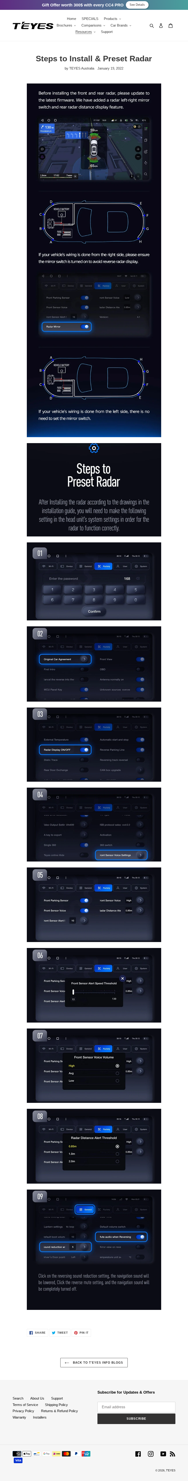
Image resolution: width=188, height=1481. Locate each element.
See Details (137, 4)
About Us (37, 1398)
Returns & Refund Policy (59, 1411)
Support (57, 1398)
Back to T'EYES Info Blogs (97, 1362)
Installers (40, 1417)
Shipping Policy (56, 1405)
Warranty (19, 1417)
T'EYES (170, 1470)
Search (18, 1398)
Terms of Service (25, 1405)
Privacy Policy (23, 1411)
